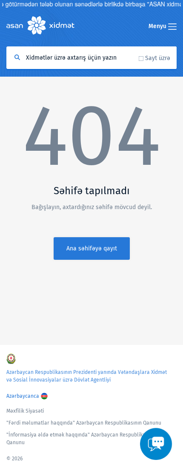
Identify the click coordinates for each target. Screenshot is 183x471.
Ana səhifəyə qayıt (91, 248)
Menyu (158, 26)
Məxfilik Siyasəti (25, 411)
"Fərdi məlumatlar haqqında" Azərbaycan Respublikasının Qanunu (83, 423)
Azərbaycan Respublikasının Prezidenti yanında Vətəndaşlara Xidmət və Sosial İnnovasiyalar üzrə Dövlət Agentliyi (86, 376)
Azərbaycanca (22, 396)
